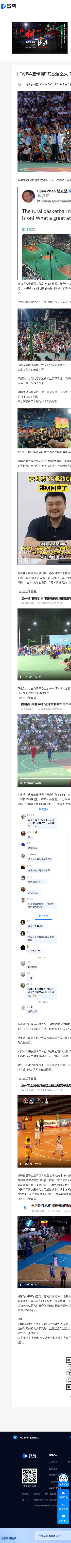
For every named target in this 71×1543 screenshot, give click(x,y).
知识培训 (53, 1475)
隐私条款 (25, 1494)
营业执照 (25, 1500)
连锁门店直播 (55, 1488)
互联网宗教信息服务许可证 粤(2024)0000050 (51, 1505)
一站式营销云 (55, 1482)
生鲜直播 (53, 1469)
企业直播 (53, 1462)
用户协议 (37, 1494)
